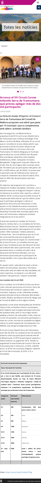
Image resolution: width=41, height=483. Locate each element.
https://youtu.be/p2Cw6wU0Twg (19, 472)
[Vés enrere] (1, 53)
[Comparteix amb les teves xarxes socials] (39, 7)
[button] (18, 91)
